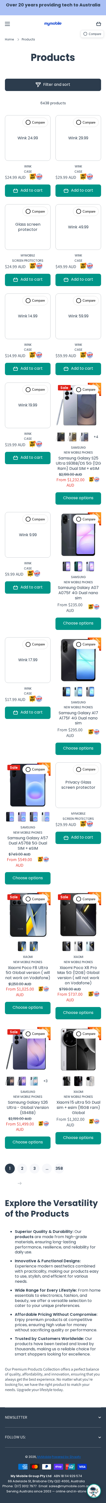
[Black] (60, 437)
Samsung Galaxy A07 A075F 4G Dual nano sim (78, 593)
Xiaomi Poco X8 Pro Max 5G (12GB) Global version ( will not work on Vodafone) (78, 975)
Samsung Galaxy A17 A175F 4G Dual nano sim (78, 718)
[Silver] (66, 1081)
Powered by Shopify (66, 1457)
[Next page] (18, 1183)
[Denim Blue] (34, 946)
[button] (98, 23)
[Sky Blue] (34, 1081)
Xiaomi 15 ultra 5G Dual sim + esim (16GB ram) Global (78, 1107)
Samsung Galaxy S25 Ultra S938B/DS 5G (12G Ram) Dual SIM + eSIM (78, 463)
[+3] (96, 437)
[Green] (78, 566)
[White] (78, 946)
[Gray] (90, 692)
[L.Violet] (90, 566)
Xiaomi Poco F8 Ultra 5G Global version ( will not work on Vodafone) (27, 973)
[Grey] (72, 437)
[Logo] (53, 24)
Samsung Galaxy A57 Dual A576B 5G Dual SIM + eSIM (27, 843)
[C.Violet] (22, 1081)
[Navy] (10, 817)
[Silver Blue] (84, 437)
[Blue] (78, 692)
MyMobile (44, 1457)
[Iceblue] (45, 817)
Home (9, 39)
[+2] (45, 1081)
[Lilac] (22, 817)
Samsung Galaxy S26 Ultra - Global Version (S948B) (28, 1107)
